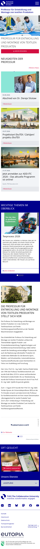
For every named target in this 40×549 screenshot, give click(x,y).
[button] (17, 275)
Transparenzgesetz (7, 524)
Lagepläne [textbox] (8, 483)
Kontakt (3, 514)
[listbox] (20, 245)
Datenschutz (5, 520)
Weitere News (34, 68)
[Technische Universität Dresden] (7, 3)
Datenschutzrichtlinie (32, 439)
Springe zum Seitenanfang (32, 526)
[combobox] (20, 483)
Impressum (5, 517)
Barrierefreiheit (6, 527)
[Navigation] (37, 3)
